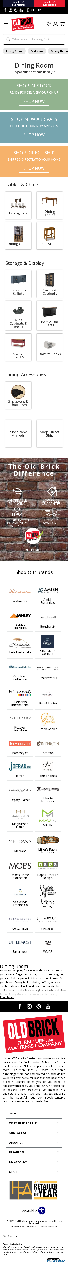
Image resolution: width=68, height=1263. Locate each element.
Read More (7, 997)
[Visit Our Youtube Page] (48, 1006)
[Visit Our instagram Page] (10, 10)
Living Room (14, 51)
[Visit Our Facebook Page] (20, 1006)
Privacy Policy (17, 1226)
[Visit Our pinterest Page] (16, 10)
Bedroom (37, 51)
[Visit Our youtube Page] (21, 10)
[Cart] (62, 24)
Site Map (31, 1226)
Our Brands (10, 1236)
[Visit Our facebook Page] (5, 10)
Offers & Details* (48, 1226)
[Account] (55, 24)
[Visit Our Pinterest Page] (39, 1006)
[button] (6, 23)
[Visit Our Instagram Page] (29, 1006)
